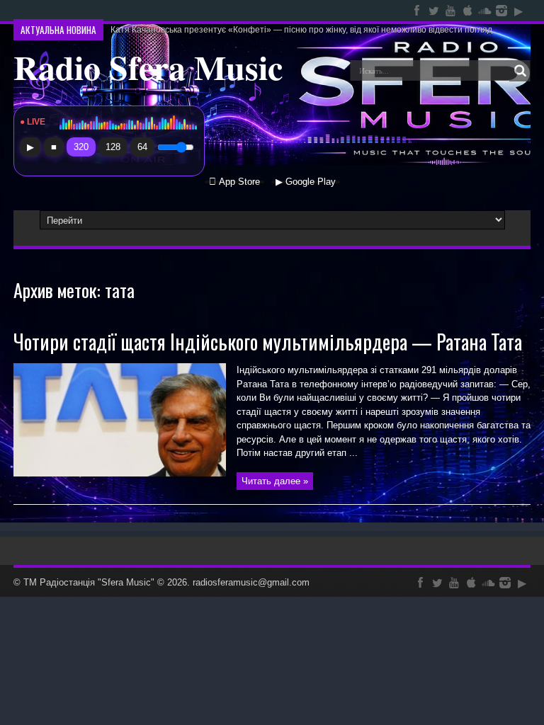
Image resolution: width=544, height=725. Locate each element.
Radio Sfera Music (148, 66)
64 (142, 147)
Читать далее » (275, 481)
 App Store (234, 182)
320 (81, 147)
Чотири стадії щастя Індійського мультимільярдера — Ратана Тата (267, 341)
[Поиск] (520, 70)
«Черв (122, 11)
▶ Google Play (306, 182)
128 (113, 147)
